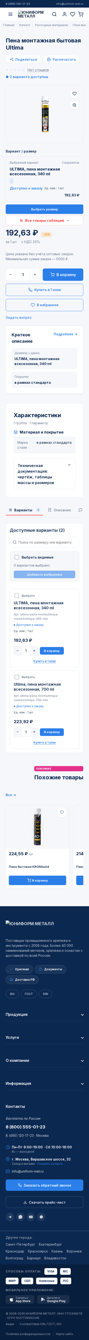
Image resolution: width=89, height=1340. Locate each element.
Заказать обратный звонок (47, 1185)
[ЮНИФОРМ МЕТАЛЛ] (32, 14)
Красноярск (38, 1251)
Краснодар (15, 1251)
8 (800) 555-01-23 (25, 1126)
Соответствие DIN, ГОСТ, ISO (40, 1324)
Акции (10, 1324)
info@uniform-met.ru (69, 3)
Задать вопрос (19, 317)
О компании (17, 1060)
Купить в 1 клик (47, 290)
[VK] (41, 1217)
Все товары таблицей (44, 220)
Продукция (17, 1014)
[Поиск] (54, 14)
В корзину (66, 274)
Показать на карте (50, 1163)
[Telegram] (10, 1217)
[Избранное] (72, 14)
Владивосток (55, 1258)
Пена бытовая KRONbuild (29, 867)
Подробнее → (65, 334)
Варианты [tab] (26, 510)
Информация (18, 1083)
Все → (11, 795)
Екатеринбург (50, 1244)
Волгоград (14, 1258)
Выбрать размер (44, 209)
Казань (57, 1251)
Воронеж (74, 1251)
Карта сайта (64, 1334)
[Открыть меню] (10, 14)
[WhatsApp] (20, 1217)
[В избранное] (74, 93)
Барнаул (34, 1258)
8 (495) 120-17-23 (18, 3)
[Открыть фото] (74, 105)
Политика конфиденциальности (28, 1334)
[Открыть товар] (37, 827)
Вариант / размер (21, 151)
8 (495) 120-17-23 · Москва (27, 1135)
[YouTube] (31, 1217)
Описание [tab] (62, 510)
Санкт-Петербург (20, 1244)
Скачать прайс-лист (47, 1202)
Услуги (12, 1037)
